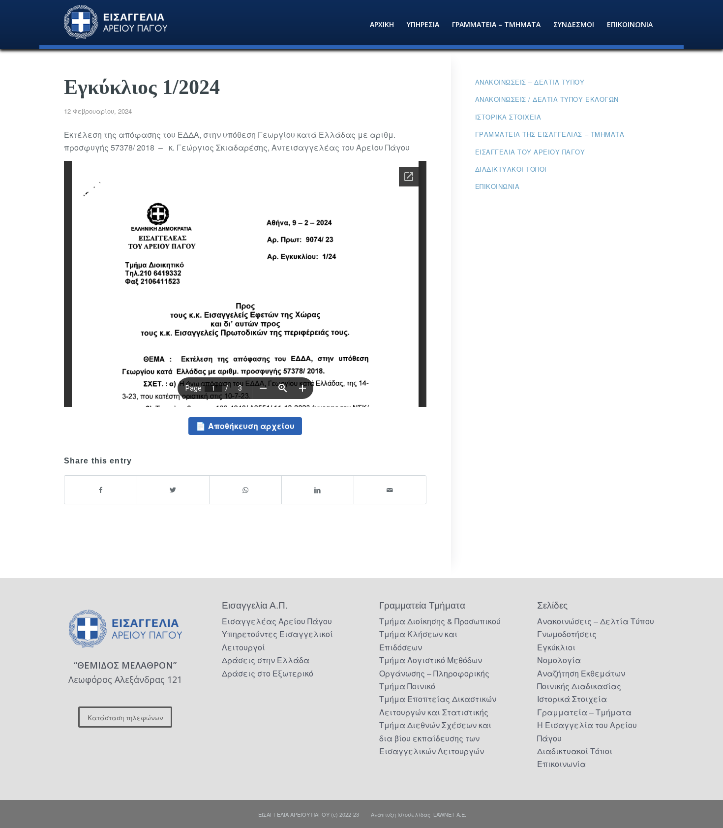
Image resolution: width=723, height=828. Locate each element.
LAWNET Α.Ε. (449, 814)
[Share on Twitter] (173, 490)
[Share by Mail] (390, 490)
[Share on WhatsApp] (245, 490)
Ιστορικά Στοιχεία (572, 699)
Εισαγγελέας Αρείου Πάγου (277, 621)
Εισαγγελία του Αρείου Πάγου (530, 151)
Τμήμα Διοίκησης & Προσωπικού (440, 621)
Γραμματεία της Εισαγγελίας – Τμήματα (550, 134)
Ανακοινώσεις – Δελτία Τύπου (530, 82)
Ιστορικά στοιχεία (508, 117)
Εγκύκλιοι (556, 647)
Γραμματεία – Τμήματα (584, 712)
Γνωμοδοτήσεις (567, 634)
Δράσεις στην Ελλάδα (265, 660)
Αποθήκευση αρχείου (251, 425)
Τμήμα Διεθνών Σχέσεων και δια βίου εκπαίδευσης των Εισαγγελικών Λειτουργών (435, 738)
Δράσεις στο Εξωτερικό (267, 673)
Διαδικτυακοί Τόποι (511, 169)
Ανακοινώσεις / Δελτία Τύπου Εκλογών (547, 99)
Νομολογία (559, 660)
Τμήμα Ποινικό (407, 686)
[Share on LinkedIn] (318, 490)
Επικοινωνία (497, 186)
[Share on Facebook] (100, 490)
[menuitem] (381, 24)
